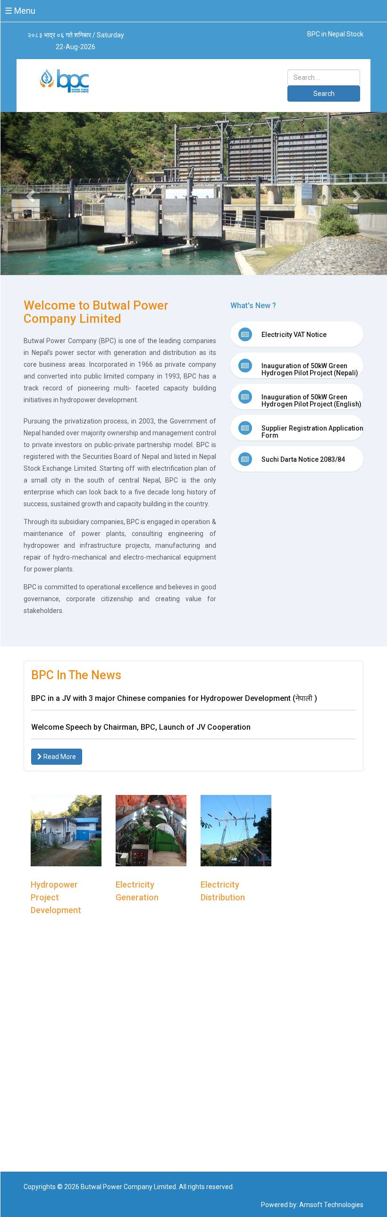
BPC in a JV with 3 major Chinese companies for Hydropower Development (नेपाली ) (174, 698)
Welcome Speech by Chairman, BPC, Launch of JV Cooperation (141, 727)
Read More (59, 756)
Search (324, 93)
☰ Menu (20, 11)
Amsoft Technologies (331, 1204)
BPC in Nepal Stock (335, 34)
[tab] (297, 334)
